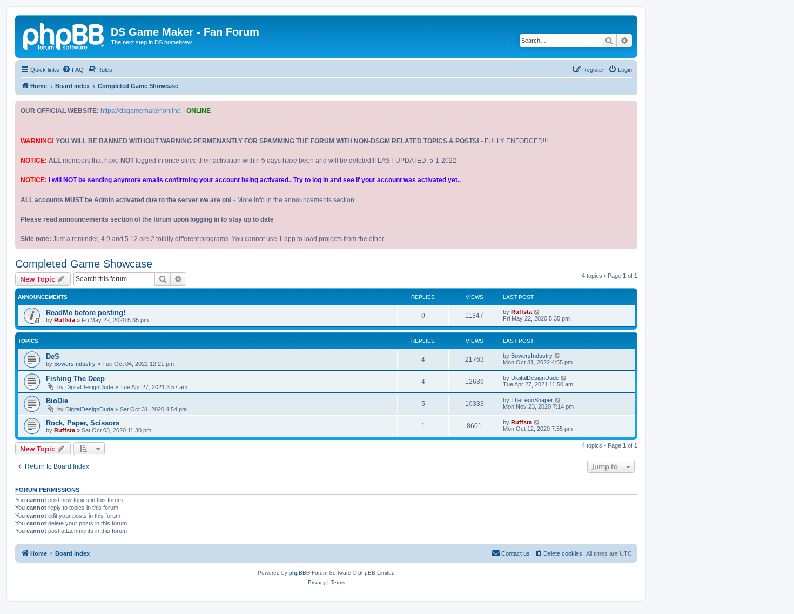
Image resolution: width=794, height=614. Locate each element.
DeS (52, 356)
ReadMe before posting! (85, 313)
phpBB (297, 573)
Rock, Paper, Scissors (82, 423)
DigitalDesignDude (89, 387)
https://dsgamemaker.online (140, 111)
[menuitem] (73, 69)
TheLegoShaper (532, 400)
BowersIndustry (75, 364)
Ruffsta (64, 320)
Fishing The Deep (75, 379)
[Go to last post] (537, 312)
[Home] (64, 35)
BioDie (57, 401)
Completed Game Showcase (83, 264)
